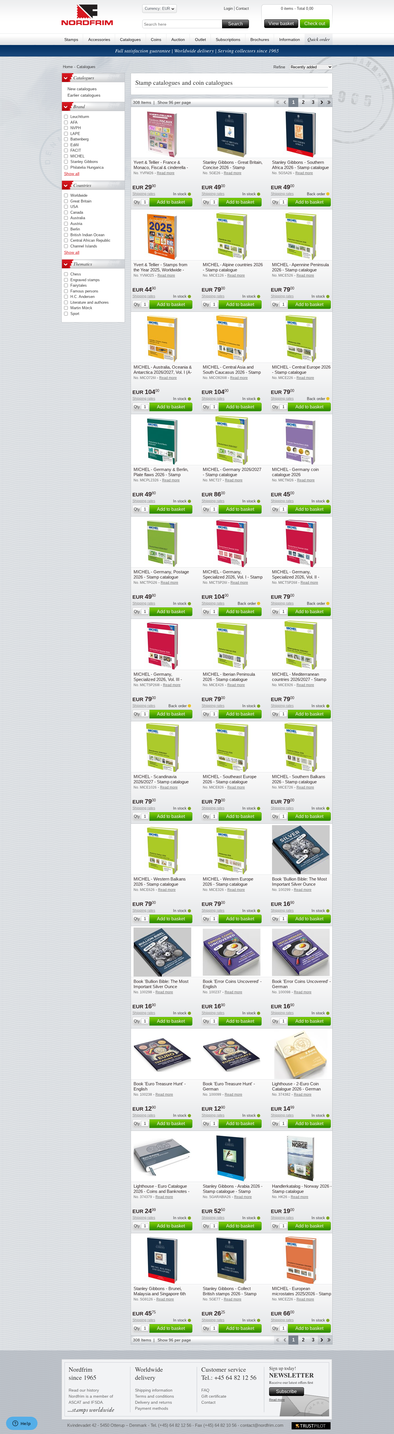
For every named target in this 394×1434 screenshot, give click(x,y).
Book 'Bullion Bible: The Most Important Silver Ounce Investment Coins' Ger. (161, 986)
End (329, 102)
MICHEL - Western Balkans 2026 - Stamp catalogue (160, 881)
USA (74, 206)
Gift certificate (213, 1396)
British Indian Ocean (87, 235)
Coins (156, 39)
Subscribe (286, 1391)
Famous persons (84, 291)
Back (284, 102)
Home (68, 67)
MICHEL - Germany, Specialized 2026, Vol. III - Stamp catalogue (158, 679)
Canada (76, 212)
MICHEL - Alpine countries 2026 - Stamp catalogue (233, 267)
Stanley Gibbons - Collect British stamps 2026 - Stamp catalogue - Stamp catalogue (229, 1293)
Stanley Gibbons (84, 161)
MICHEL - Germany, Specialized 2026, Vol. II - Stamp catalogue (295, 577)
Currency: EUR (157, 8)
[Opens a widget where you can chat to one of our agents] (21, 1424)
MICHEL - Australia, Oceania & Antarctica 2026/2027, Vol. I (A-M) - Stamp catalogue (163, 372)
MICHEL (77, 156)
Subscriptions (228, 39)
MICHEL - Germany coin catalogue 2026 (295, 472)
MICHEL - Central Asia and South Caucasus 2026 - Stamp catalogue (232, 372)
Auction (178, 39)
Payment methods (151, 1408)
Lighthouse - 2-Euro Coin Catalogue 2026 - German (296, 1086)
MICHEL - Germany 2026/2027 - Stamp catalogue (232, 472)
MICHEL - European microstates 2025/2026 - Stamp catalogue (301, 1293)
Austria (76, 224)
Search (235, 23)
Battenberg (79, 139)
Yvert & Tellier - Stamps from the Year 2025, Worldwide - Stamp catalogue (160, 269)
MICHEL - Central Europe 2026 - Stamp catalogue (301, 370)
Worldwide (78, 195)
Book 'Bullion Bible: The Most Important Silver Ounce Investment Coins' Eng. (299, 884)
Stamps (71, 39)
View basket (281, 23)
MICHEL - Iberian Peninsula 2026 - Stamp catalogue (229, 677)
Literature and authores (89, 302)
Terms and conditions (154, 1396)
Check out (314, 23)
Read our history (84, 1390)
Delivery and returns (153, 1402)
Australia (77, 218)
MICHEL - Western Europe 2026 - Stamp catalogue (228, 881)
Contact (242, 8)
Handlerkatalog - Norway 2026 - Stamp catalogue (302, 1189)
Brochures (259, 39)
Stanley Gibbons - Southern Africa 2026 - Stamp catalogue (300, 165)
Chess (75, 274)
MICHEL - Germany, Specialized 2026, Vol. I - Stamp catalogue (232, 577)
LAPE (75, 134)
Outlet (200, 39)
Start (277, 102)
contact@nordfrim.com (262, 1425)
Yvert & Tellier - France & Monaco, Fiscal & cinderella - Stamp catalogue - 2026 (161, 167)
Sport (74, 313)
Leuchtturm (79, 117)
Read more (277, 1399)
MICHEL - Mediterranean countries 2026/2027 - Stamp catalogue (299, 679)
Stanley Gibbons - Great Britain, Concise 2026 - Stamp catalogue (232, 167)
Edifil (74, 145)
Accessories (99, 39)
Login (228, 8)
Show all (71, 173)
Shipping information (153, 1390)
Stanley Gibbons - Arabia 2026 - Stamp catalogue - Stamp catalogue (232, 1191)
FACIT (75, 150)
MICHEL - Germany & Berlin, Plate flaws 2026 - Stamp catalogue (161, 474)
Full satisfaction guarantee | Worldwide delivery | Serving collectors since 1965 (197, 50)
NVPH (75, 128)
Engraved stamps (85, 280)
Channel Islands (83, 246)
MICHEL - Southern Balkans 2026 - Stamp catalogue (298, 779)
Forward (321, 102)
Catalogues (130, 39)
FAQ (205, 1390)
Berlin (75, 229)
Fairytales (78, 285)
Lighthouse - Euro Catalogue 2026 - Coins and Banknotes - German (162, 1191)
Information (289, 39)
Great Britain (80, 201)
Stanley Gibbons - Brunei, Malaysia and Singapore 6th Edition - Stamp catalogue (160, 1293)
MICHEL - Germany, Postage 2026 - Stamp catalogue (161, 574)
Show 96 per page (174, 102)
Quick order (318, 39)
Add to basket (171, 202)
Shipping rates (143, 194)
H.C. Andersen (82, 296)
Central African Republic (90, 240)
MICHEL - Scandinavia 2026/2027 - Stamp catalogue (161, 779)
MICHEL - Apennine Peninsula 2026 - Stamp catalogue (300, 267)
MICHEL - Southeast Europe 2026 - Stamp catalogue (229, 779)
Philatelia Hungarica (87, 167)
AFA (74, 122)
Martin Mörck (81, 308)
